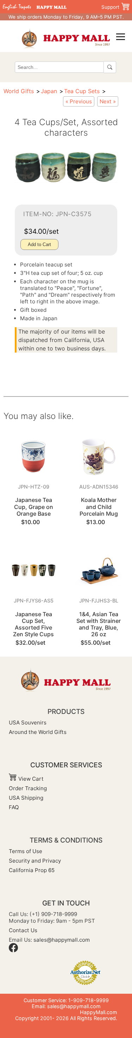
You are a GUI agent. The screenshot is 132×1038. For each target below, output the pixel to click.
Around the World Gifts (38, 732)
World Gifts (19, 91)
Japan (49, 91)
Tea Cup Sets (82, 91)
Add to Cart (39, 244)
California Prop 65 (32, 870)
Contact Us (23, 930)
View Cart (30, 778)
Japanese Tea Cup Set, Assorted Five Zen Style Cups (33, 624)
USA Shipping (26, 797)
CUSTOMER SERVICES (66, 765)
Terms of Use (25, 851)
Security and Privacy (35, 860)
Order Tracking (28, 788)
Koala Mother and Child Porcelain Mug (99, 506)
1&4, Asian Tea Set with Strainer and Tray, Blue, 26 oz (98, 624)
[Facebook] (13, 950)
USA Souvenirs (27, 722)
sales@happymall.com (61, 939)
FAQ (14, 807)
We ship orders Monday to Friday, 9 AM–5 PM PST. (66, 17)
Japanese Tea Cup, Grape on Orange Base (33, 506)
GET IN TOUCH (66, 903)
